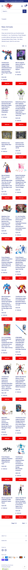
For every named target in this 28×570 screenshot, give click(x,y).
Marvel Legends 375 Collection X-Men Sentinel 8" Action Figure (7, 500)
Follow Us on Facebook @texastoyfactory (14, 1)
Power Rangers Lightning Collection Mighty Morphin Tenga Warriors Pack (7, 460)
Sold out (7, 83)
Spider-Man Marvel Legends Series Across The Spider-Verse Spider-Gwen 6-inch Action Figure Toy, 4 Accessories (21, 503)
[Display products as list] (25, 46)
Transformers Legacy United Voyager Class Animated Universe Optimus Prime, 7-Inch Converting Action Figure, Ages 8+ (7, 68)
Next (23, 523)
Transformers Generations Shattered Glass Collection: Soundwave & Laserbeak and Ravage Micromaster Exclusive (20, 463)
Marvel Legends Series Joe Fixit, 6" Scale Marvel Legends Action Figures (20, 66)
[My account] (22, 6)
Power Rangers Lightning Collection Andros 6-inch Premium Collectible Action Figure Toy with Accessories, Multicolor (7, 262)
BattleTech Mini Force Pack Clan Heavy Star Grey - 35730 (20, 145)
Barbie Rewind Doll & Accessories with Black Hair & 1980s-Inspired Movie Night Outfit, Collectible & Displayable (7, 107)
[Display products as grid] (23, 46)
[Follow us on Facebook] (3, 550)
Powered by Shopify (6, 566)
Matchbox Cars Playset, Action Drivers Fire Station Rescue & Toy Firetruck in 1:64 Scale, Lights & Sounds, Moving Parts (7, 222)
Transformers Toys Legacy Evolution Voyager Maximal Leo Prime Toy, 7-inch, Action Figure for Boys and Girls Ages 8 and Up (21, 422)
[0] (25, 6)
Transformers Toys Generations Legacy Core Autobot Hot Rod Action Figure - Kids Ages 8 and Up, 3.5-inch (21, 301)
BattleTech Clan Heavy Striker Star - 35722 (7, 144)
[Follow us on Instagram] (6, 550)
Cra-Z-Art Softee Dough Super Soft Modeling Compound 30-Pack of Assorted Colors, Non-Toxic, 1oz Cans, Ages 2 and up (7, 342)
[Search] (24, 11)
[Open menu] (2, 6)
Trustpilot (4, 19)
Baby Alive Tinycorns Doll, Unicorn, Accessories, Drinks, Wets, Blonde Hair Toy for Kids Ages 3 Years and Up (7, 423)
